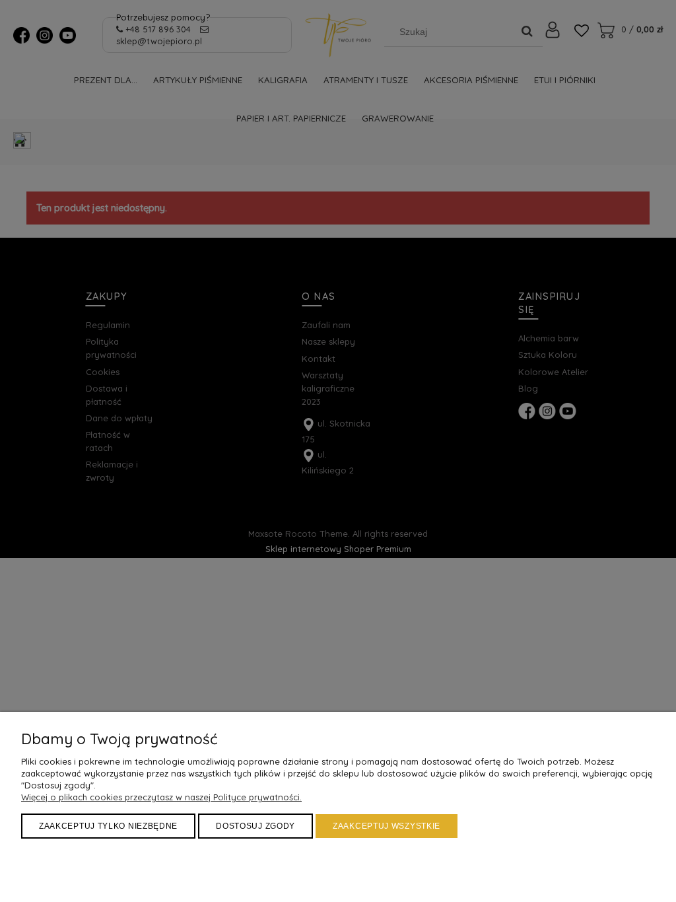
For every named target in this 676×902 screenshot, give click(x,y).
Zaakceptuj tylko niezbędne (108, 826)
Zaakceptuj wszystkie (386, 826)
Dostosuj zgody (255, 826)
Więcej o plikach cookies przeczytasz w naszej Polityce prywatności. (161, 797)
